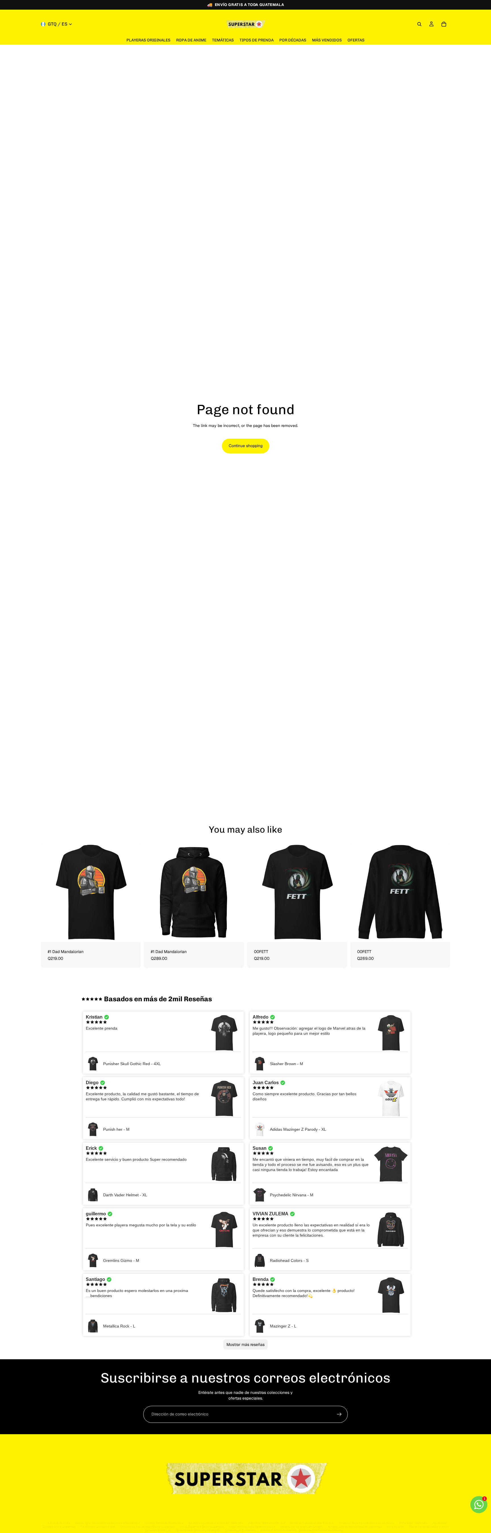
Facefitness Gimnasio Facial (97, 1526)
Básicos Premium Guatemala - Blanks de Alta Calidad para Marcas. (302, 1530)
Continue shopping (246, 445)
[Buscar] (419, 24)
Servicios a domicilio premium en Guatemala (215, 1523)
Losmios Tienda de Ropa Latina (163, 1523)
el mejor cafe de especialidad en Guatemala (355, 1526)
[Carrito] (444, 24)
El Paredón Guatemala (413, 1523)
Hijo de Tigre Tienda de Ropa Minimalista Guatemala (107, 1523)
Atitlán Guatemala (58, 1523)
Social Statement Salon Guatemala (201, 1526)
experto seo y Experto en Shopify (301, 1526)
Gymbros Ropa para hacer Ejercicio (312, 1523)
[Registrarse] (339, 1414)
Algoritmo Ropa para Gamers (266, 1523)
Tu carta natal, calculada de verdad (197, 1530)
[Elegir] (132, 933)
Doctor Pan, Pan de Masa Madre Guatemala (147, 1526)
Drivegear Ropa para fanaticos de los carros (366, 1523)
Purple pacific (395, 1526)
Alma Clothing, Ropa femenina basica (251, 1526)
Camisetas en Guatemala (239, 1530)
